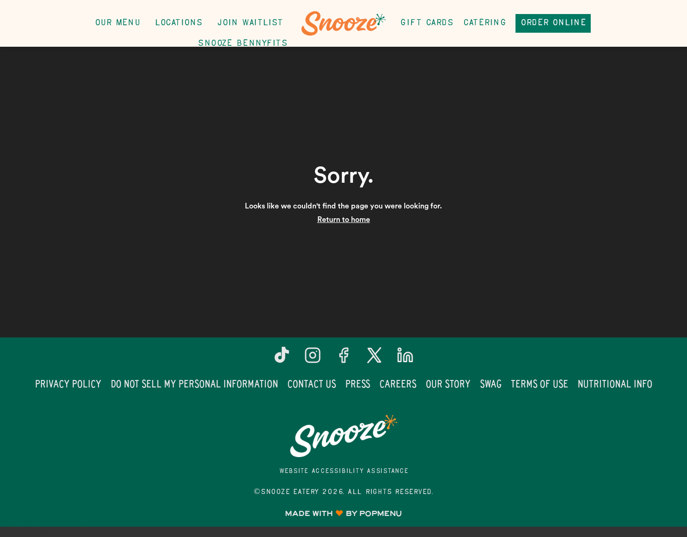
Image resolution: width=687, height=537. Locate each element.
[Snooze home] (343, 23)
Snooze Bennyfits (242, 44)
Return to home (343, 219)
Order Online (553, 23)
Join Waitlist (250, 23)
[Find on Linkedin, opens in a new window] (405, 359)
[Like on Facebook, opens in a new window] (343, 359)
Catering (484, 23)
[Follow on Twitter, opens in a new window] (374, 359)
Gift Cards (426, 23)
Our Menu (117, 23)
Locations (178, 23)
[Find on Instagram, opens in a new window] (312, 359)
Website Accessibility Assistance (343, 471)
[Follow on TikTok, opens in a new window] (281, 359)
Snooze (343, 436)
